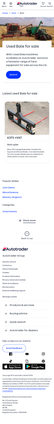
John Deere (8, 188)
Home (5, 13)
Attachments (9, 211)
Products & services (22, 305)
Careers (5, 273)
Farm (14, 13)
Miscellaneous (10, 192)
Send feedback (14, 348)
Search (50, 6)
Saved (43, 6)
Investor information (11, 276)
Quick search (18, 322)
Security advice (9, 262)
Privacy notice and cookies (14, 280)
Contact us (7, 265)
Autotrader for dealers (24, 330)
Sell (10, 6)
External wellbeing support (13, 291)
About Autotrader (10, 269)
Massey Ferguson (12, 197)
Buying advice (18, 313)
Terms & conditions (10, 283)
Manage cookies (9, 297)
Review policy (8, 287)
